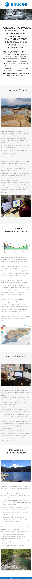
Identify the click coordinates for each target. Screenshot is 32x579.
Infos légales (26, 578)
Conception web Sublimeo (15, 578)
